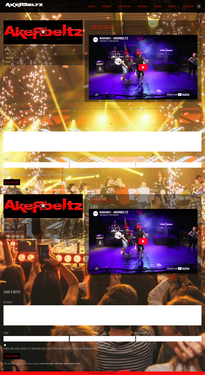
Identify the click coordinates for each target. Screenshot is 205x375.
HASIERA (91, 6)
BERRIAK (157, 6)
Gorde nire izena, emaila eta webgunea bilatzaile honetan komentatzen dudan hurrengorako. (50, 174)
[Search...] (199, 6)
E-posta (74, 159)
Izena (6, 159)
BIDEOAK (172, 6)
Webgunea (141, 159)
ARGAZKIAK (142, 6)
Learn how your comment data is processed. (59, 189)
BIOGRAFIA (106, 6)
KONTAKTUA (188, 6)
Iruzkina (8, 128)
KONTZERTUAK (124, 6)
